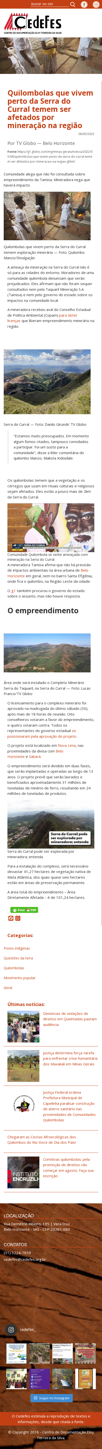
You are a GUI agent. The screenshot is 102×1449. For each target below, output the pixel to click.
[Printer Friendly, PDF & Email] (24, 909)
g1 (13, 590)
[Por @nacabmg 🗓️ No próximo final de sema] (16, 1353)
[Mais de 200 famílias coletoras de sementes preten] (39, 1353)
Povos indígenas (17, 948)
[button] (74, 4)
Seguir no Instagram (54, 1398)
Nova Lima (67, 745)
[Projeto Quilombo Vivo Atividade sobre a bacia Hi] (62, 1379)
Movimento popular (19, 977)
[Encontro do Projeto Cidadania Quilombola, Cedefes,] (16, 1379)
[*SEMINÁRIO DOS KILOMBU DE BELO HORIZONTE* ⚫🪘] (85, 1379)
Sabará (35, 756)
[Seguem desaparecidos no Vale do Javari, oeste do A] (62, 1353)
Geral (8, 987)
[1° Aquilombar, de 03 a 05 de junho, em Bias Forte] (85, 1353)
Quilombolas (14, 968)
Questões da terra (18, 958)
